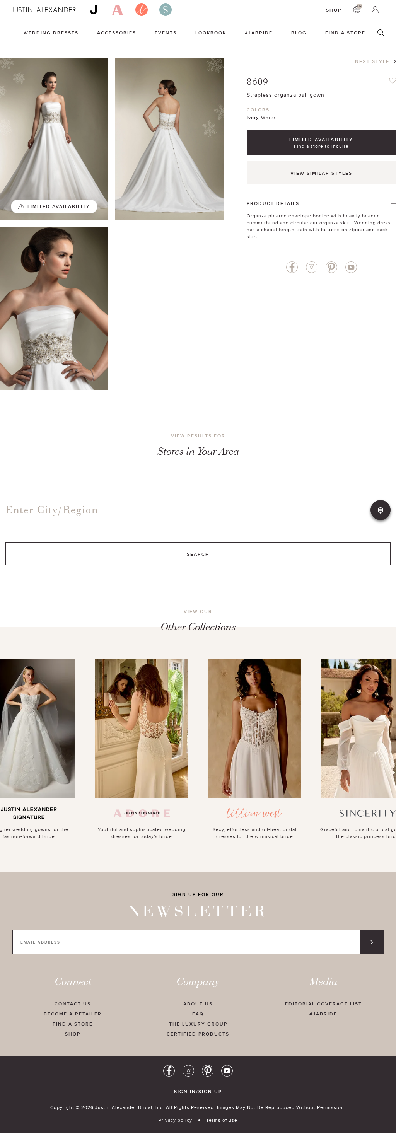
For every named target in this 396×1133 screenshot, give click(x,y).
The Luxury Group (198, 1023)
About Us (198, 1003)
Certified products (198, 1034)
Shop (333, 10)
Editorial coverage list (323, 1003)
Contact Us (73, 1003)
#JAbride (259, 32)
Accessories (116, 32)
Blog (299, 32)
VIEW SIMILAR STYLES (321, 173)
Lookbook (210, 32)
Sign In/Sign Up (198, 1092)
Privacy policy (175, 1120)
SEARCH (198, 554)
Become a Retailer (73, 1013)
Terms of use (221, 1120)
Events (166, 32)
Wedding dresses (51, 32)
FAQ (198, 1013)
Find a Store (345, 32)
